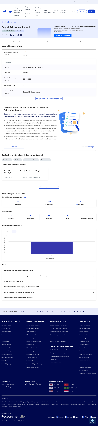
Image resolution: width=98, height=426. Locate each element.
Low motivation (45, 160)
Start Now (14, 146)
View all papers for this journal (49, 187)
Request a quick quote (63, 35)
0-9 (92, 311)
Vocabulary (18, 160)
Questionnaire (7, 160)
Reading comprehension (31, 160)
